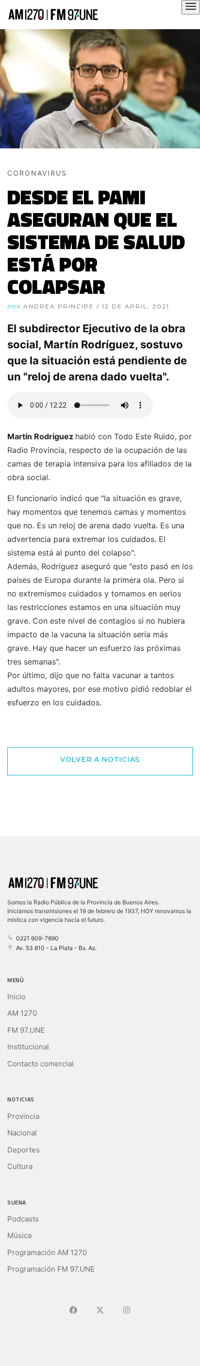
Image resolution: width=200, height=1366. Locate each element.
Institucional (28, 1046)
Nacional (22, 1132)
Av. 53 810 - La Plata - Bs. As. (55, 948)
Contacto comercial (40, 1063)
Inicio (16, 996)
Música (19, 1235)
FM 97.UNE (26, 1030)
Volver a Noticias (100, 759)
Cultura (20, 1166)
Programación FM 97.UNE (51, 1269)
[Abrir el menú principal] (191, 7)
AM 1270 (22, 1013)
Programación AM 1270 (47, 1252)
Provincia (23, 1116)
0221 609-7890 (36, 938)
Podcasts (23, 1218)
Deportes (23, 1149)
